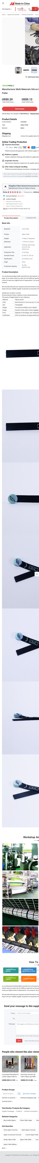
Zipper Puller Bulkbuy (10, 1144)
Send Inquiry (19, 109)
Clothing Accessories (27, 14)
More (4, 1148)
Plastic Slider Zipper (26, 1120)
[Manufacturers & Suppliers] (20, 3)
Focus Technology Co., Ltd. (25, 1155)
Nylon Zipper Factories (29, 1130)
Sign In (5, 209)
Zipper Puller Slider (25, 1139)
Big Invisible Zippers (10, 1120)
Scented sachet (7, 1101)
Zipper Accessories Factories (12, 1135)
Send (19, 1041)
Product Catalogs (30, 1094)
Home (3, 14)
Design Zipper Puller (10, 1139)
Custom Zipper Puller (32, 1135)
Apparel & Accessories (13, 14)
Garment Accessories (8, 1098)
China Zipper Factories (11, 1130)
